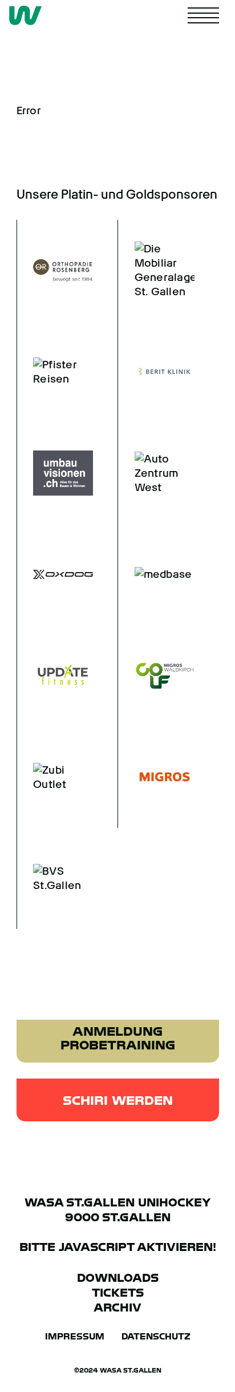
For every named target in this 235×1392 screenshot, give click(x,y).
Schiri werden (118, 1100)
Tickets (118, 1293)
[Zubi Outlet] (55, 777)
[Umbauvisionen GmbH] (55, 473)
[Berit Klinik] (156, 372)
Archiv (117, 1307)
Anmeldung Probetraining (117, 1038)
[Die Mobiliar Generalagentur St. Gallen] (156, 270)
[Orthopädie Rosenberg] (55, 270)
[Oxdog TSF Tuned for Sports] (55, 574)
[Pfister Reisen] (55, 372)
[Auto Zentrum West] (156, 473)
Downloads (118, 1278)
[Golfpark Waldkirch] (156, 676)
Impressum (74, 1336)
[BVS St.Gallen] (55, 879)
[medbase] (156, 574)
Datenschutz (156, 1336)
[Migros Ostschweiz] (156, 777)
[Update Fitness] (55, 676)
